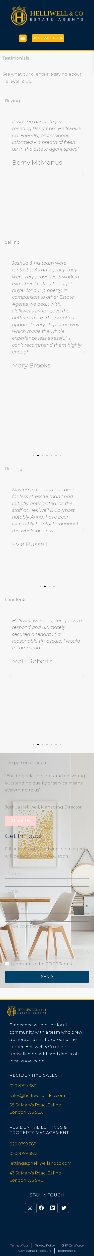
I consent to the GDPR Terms (41, 964)
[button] (23, 38)
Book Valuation (48, 38)
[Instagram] (30, 1208)
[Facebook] (41, 1208)
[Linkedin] (53, 1208)
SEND (47, 976)
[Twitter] (64, 1208)
